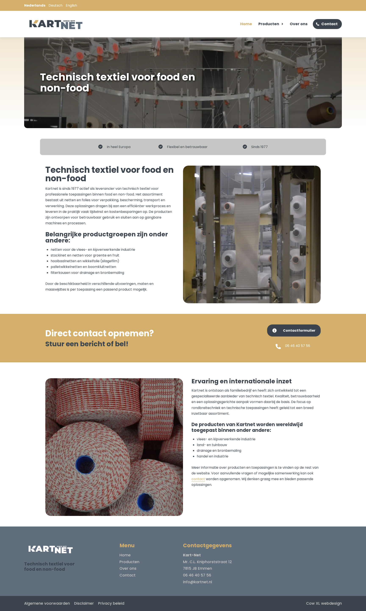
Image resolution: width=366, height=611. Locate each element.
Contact (329, 23)
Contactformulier (299, 330)
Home (246, 23)
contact (198, 479)
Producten (268, 23)
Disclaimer (84, 603)
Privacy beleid (111, 603)
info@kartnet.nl (197, 582)
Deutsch (55, 5)
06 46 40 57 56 (297, 345)
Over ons (299, 23)
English (71, 5)
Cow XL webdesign (324, 603)
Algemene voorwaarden (47, 603)
